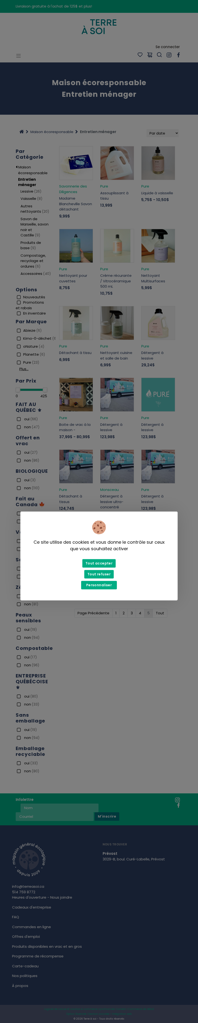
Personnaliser (99, 585)
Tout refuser (99, 574)
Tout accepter (99, 563)
